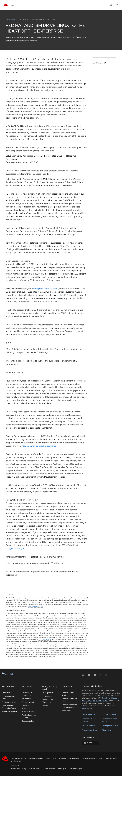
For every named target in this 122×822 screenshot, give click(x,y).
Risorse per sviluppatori (26, 707)
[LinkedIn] (83, 676)
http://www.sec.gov (15, 548)
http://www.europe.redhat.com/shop (39, 445)
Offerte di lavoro (108, 730)
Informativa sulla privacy (18, 769)
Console (45, 706)
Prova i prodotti (47, 693)
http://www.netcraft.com (45, 288)
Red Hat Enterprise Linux (9, 697)
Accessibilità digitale (76, 769)
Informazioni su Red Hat (18, 758)
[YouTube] (89, 676)
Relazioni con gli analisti (90, 730)
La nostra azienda (88, 714)
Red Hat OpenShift (9, 702)
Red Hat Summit (16, 761)
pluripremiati (86, 708)
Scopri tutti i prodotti (9, 711)
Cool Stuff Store (111, 758)
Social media (66, 711)
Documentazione (28, 721)
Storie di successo (88, 726)
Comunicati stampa (109, 714)
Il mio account (27, 699)
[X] (100, 676)
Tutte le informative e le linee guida (54, 769)
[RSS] (105, 63)
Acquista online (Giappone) (47, 701)
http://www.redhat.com (35, 606)
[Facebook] (94, 676)
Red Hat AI (6, 693)
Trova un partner (28, 711)
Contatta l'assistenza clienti (69, 700)
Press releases (11, 19)
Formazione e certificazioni (27, 694)
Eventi (48, 758)
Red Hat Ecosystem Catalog (29, 716)
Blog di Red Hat (74, 758)
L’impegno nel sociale (110, 726)
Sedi (54, 758)
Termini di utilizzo (34, 769)
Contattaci (62, 758)
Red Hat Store (47, 696)
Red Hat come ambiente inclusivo (92, 758)
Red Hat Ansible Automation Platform (9, 707)
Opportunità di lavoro (36, 758)
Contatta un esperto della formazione (69, 706)
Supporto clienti (28, 702)
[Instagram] (106, 676)
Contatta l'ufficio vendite (68, 694)
